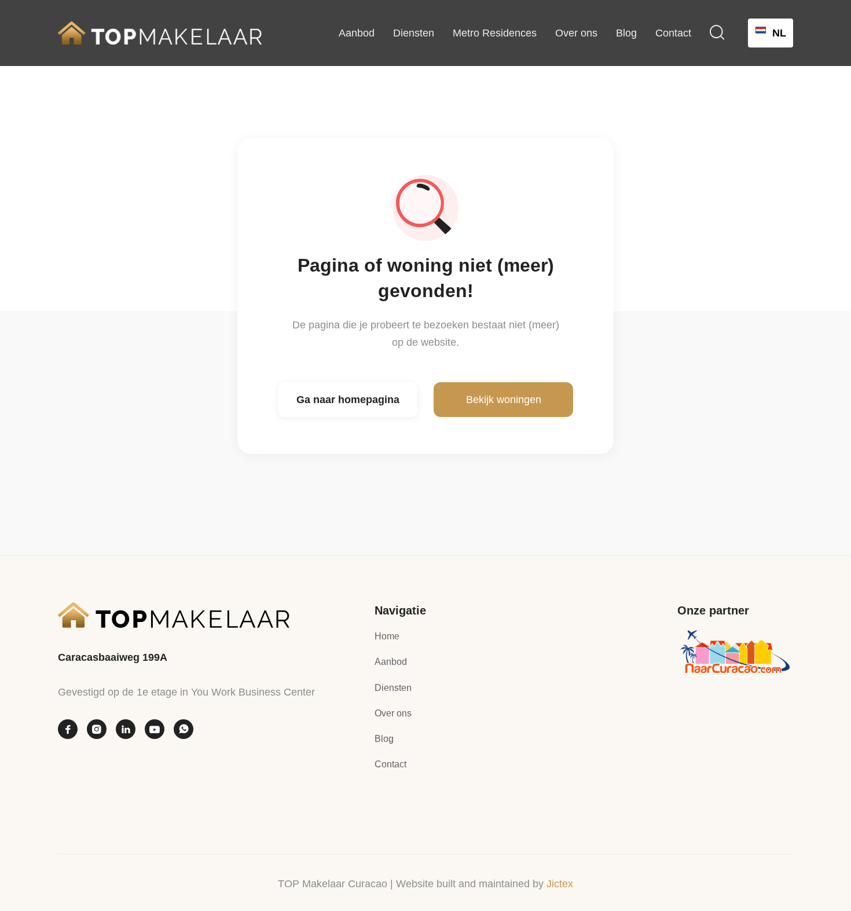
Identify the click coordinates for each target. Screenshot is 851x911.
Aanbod (357, 33)
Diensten (413, 33)
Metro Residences (495, 33)
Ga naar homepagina (347, 399)
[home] (160, 33)
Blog (626, 33)
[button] (717, 33)
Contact (673, 33)
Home (387, 636)
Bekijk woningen (503, 399)
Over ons (576, 33)
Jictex (559, 884)
